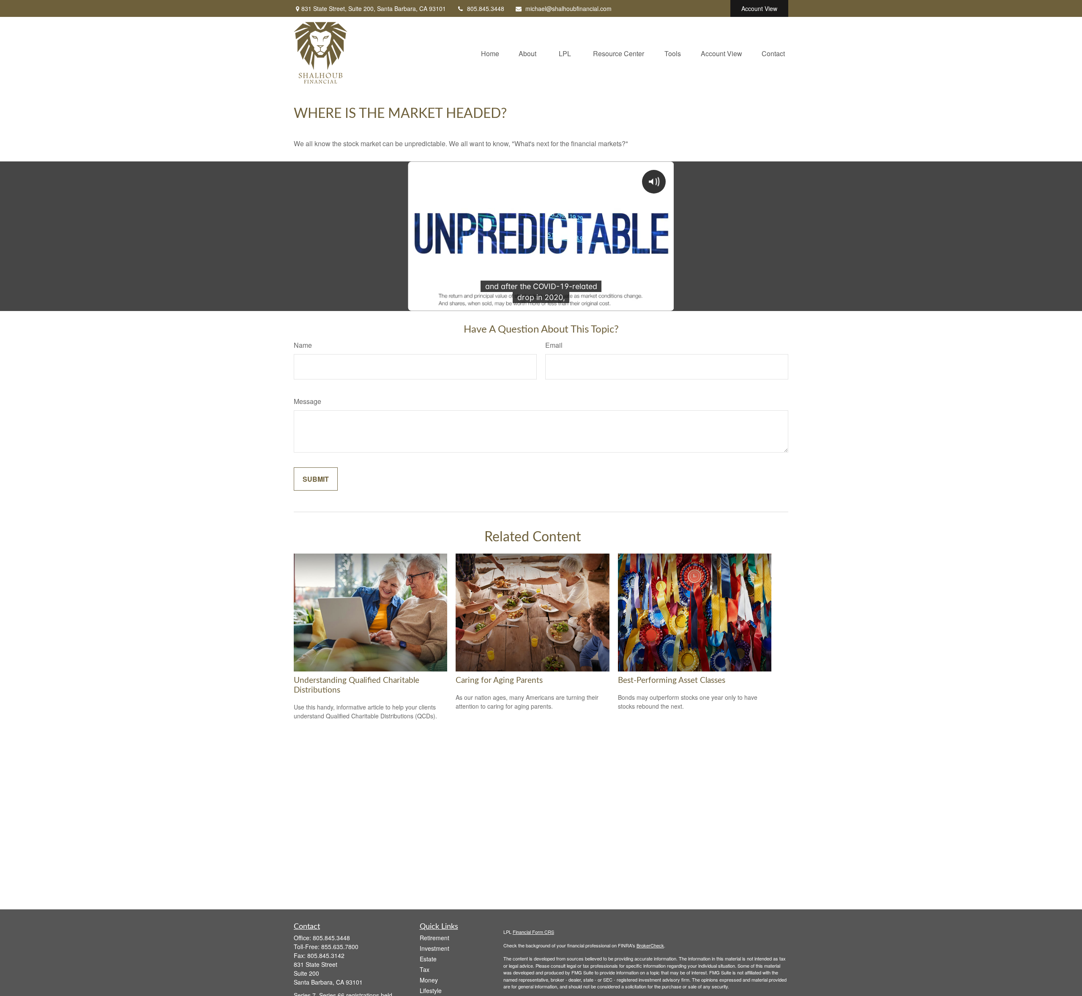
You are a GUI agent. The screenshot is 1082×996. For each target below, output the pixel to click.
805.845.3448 (485, 8)
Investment (434, 948)
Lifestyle (431, 990)
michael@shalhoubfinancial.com (568, 8)
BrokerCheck (650, 945)
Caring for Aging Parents (499, 681)
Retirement (434, 937)
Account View (759, 8)
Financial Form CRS (533, 931)
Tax (424, 969)
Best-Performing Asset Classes (671, 681)
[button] (490, 52)
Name (303, 345)
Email (554, 345)
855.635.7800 (339, 946)
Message (307, 401)
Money (429, 980)
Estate (428, 959)
